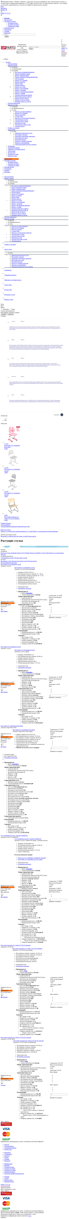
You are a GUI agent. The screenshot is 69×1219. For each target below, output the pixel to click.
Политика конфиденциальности (14, 1173)
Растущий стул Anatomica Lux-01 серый (30, 859)
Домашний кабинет (16, 526)
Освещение (54, 531)
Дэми (25, 971)
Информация (8, 1164)
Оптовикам (7, 29)
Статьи (6, 1178)
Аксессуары (47, 531)
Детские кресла (31, 536)
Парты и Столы (5, 531)
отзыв (3, 747)
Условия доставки (13, 164)
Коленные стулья (6, 536)
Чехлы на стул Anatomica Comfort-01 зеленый (32, 858)
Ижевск (4, 10)
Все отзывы (56, 414)
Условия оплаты (13, 162)
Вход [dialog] (2, 6)
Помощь (6, 1165)
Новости (7, 1156)
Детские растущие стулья (19, 536)
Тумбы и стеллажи (38, 531)
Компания (7, 1152)
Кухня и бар (26, 526)
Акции (6, 1157)
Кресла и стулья (27, 531)
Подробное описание (24, 588)
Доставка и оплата (10, 21)
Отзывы (6, 31)
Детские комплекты (16, 531)
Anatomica (29, 593)
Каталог (8, 62)
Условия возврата (9, 1172)
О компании (8, 1154)
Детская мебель (5, 526)
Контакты (4, 8)
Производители (9, 28)
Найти (6, 36)
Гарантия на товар (10, 1170)
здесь (29, 1216)
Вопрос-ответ (8, 1180)
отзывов (4, 611)
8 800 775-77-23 (5, 13)
